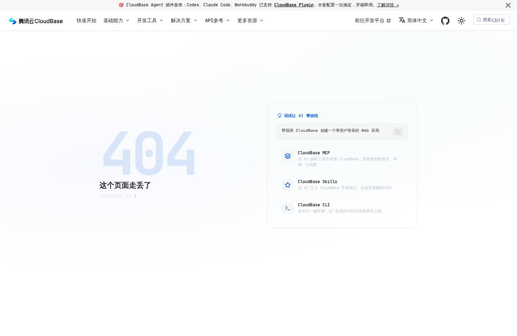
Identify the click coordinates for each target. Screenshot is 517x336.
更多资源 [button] (247, 20)
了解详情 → (388, 5)
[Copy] (398, 132)
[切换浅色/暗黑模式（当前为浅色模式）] (461, 21)
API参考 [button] (214, 20)
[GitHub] (445, 20)
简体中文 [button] (417, 20)
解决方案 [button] (181, 20)
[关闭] (508, 5)
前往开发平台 (369, 20)
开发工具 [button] (147, 20)
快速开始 (86, 20)
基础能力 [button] (113, 20)
